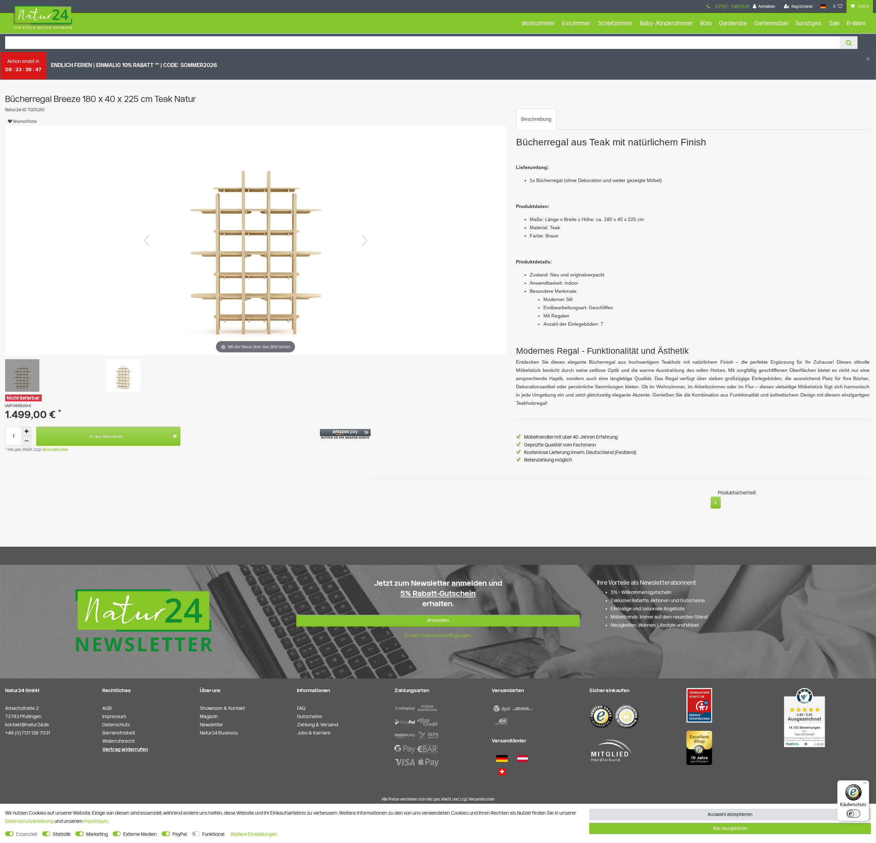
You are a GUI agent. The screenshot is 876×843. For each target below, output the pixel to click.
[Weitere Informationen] (716, 502)
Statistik (61, 834)
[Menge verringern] (26, 441)
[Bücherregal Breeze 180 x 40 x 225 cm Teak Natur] (22, 376)
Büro (706, 23)
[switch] (853, 813)
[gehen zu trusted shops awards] (699, 747)
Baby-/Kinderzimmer (666, 23)
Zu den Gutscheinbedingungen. (438, 635)
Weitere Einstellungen (253, 834)
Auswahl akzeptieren (730, 814)
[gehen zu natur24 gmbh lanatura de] (699, 705)
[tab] (536, 119)
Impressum (96, 821)
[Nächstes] (364, 240)
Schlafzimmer (615, 23)
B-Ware (856, 23)
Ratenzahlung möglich (548, 460)
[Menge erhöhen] (26, 431)
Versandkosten (54, 449)
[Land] (822, 6)
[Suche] (849, 42)
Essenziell (26, 834)
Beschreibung (536, 119)
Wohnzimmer (538, 23)
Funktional (213, 834)
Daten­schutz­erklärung (29, 821)
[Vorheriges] (146, 240)
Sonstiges (808, 23)
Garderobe (733, 23)
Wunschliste (24, 121)
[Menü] (865, 784)
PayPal (179, 834)
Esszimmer (576, 23)
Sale (834, 23)
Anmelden (438, 620)
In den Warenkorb (106, 436)
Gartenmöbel (771, 23)
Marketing (97, 834)
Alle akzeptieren (730, 828)
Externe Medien (140, 834)
